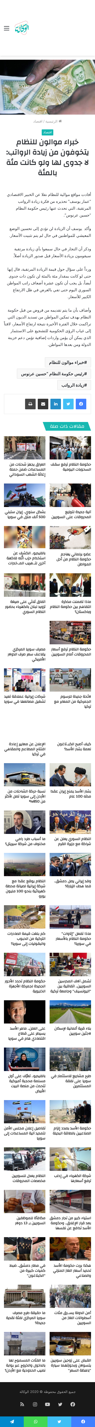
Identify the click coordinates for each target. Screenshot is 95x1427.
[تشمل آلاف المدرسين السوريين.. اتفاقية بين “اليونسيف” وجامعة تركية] (70, 964)
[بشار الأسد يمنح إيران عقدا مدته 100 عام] (70, 775)
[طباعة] (30, 404)
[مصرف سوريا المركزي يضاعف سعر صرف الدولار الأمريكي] (24, 632)
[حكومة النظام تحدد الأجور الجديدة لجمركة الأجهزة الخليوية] (24, 964)
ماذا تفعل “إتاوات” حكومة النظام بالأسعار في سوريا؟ (73, 938)
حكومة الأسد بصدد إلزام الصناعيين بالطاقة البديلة (72, 1131)
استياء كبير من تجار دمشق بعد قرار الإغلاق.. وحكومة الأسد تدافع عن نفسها (70, 1223)
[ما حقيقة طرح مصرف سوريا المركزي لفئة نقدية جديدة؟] (24, 1296)
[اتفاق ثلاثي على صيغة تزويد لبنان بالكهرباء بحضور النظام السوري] (24, 585)
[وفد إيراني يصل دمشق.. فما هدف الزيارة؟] (70, 864)
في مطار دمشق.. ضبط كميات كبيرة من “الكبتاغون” (27, 1270)
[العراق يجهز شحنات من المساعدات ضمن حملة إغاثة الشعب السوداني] (24, 448)
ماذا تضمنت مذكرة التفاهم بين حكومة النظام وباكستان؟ (70, 606)
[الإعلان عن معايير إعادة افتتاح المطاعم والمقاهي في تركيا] (24, 727)
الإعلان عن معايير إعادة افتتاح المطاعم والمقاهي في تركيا (24, 749)
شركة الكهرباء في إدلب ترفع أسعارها (72, 1178)
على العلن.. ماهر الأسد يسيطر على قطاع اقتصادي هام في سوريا (26, 1033)
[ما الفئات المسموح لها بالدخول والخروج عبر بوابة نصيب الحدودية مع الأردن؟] (24, 1343)
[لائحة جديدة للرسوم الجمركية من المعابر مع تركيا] (70, 680)
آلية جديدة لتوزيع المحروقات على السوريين (71, 514)
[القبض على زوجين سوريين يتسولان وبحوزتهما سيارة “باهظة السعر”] (70, 1343)
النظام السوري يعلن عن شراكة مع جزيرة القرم (72, 841)
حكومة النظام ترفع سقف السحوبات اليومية (71, 467)
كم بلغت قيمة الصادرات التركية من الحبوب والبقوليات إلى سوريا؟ (26, 938)
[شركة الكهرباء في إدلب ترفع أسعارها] (70, 1159)
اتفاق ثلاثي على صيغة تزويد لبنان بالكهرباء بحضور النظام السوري (25, 606)
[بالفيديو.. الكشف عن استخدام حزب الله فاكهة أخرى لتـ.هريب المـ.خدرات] (24, 537)
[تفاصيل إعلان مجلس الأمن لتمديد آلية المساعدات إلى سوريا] (24, 1112)
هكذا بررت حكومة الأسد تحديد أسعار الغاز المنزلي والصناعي (72, 1270)
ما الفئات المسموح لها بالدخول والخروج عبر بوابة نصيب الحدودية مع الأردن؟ (25, 1365)
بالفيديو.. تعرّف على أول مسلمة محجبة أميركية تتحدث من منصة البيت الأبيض (26, 1084)
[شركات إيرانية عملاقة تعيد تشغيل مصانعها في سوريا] (24, 680)
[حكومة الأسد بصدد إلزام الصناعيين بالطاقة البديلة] (70, 1112)
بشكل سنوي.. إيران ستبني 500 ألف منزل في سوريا (25, 514)
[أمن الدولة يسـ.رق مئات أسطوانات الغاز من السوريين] (70, 1296)
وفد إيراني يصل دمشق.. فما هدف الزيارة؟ (72, 884)
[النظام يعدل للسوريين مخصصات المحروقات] (24, 1159)
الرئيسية (52, 121)
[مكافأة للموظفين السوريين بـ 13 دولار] (24, 1201)
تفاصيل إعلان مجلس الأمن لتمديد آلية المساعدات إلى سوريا (24, 1133)
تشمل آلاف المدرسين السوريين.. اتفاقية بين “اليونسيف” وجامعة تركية (70, 986)
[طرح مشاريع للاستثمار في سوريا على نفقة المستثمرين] (70, 1059)
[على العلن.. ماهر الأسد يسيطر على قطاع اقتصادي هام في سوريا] (24, 1012)
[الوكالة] (21, 28)
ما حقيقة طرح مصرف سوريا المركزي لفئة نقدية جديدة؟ (25, 1317)
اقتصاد (37, 121)
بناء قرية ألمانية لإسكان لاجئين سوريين (72, 1031)
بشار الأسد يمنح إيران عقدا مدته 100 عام (70, 794)
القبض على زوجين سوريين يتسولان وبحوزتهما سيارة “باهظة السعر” (71, 1365)
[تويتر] (68, 404)
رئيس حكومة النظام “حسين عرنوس (52, 373)
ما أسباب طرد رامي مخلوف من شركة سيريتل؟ (25, 841)
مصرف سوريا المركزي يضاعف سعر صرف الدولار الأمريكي (26, 654)
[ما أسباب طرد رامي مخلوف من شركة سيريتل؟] (24, 822)
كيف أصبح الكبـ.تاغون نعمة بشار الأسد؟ (74, 747)
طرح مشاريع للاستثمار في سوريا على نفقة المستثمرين (71, 1081)
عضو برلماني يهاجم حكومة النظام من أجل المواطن (73, 559)
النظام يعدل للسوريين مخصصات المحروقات (28, 1178)
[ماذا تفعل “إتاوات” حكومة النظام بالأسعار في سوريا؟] (70, 917)
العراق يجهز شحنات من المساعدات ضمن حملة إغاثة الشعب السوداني (27, 469)
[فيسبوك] (81, 404)
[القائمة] (6, 30)
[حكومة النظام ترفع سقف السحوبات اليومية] (70, 448)
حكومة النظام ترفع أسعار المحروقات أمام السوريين (71, 652)
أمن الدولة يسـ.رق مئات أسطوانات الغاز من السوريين (72, 1317)
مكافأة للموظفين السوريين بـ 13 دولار (30, 1221)
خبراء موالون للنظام (66, 362)
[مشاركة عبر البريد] (43, 404)
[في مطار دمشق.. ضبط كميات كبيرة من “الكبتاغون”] (24, 1249)
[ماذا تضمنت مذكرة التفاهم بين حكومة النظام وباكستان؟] (70, 585)
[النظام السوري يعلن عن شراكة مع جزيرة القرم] (70, 822)
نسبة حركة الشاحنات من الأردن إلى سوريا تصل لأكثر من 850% (25, 796)
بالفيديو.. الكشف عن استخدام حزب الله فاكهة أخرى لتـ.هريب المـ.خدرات (26, 558)
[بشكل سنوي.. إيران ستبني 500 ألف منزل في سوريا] (24, 495)
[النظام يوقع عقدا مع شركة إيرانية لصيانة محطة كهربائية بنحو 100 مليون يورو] (24, 864)
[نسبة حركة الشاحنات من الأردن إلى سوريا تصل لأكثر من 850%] (24, 775)
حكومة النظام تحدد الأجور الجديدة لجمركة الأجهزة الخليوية (25, 986)
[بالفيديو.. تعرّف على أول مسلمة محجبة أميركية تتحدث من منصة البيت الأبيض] (24, 1059)
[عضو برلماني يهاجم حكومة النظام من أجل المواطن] (70, 538)
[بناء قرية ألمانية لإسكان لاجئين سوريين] (70, 1012)
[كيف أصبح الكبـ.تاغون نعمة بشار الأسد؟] (70, 727)
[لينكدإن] (55, 404)
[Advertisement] (60, 29)
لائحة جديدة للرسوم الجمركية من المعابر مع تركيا (72, 701)
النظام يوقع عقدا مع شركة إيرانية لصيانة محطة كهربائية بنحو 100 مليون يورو (25, 889)
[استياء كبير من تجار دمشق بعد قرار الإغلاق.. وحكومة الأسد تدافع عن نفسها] (70, 1201)
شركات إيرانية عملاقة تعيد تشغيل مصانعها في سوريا (24, 699)
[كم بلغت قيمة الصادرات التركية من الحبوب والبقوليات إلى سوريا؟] (24, 917)
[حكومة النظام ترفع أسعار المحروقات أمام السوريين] (70, 632)
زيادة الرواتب (72, 385)
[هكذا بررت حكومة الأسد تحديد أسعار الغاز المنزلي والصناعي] (70, 1249)
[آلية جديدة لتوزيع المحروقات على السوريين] (70, 495)
